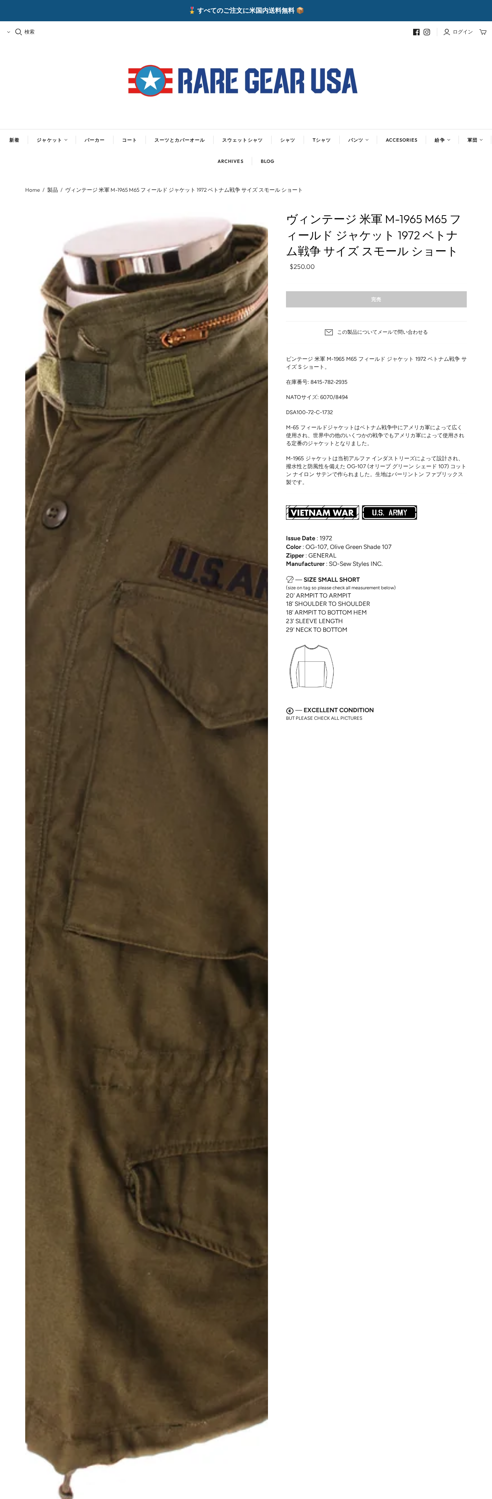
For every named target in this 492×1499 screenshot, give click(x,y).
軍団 (473, 140)
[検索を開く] (18, 32)
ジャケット (49, 140)
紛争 (440, 140)
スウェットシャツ (242, 140)
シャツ (287, 140)
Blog (267, 161)
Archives (230, 161)
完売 (376, 299)
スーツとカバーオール (180, 140)
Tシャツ (322, 140)
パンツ (355, 140)
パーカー (95, 140)
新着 (14, 140)
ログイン (463, 31)
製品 (52, 189)
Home (32, 189)
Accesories (401, 140)
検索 (29, 31)
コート (129, 140)
